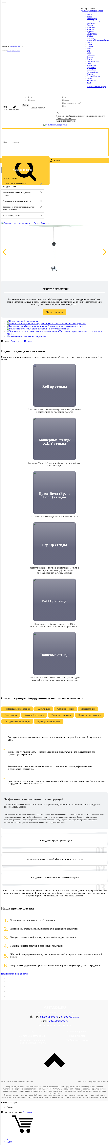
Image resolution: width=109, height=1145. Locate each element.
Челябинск (91, 23)
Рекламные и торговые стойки (54, 328)
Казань (89, 42)
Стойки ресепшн (65, 709)
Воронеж (90, 46)
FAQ (32, 1031)
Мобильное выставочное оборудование (67, 323)
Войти (25, 105)
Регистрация (14, 109)
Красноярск (91, 27)
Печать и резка (31, 321)
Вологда (90, 74)
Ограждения (11, 715)
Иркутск (90, 36)
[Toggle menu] (4, 4)
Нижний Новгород (93, 21)
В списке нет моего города (96, 87)
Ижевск (89, 17)
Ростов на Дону (92, 72)
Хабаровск (91, 55)
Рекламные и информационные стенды (67, 326)
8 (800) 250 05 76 (49, 1017)
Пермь (89, 44)
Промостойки (88, 709)
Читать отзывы (54, 312)
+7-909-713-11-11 (70, 1017)
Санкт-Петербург (93, 61)
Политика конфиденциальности (93, 1081)
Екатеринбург (92, 19)
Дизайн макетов (77, 1036)
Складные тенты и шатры (17, 721)
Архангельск (91, 68)
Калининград (91, 80)
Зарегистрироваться (66, 121)
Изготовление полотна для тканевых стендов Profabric (31, 1041)
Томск (89, 49)
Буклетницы (44, 709)
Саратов (90, 25)
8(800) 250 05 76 (15, 46)
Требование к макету (77, 1040)
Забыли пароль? (38, 108)
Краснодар (90, 29)
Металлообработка (37, 336)
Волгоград (90, 38)
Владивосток (91, 66)
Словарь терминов (77, 1031)
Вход (5, 109)
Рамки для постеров (61, 715)
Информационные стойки (17, 709)
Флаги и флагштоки (34, 715)
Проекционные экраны (48, 721)
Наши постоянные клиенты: (15, 974)
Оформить (28, 1112)
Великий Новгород (93, 76)
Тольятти (90, 57)
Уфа (88, 51)
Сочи (89, 53)
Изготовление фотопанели (32, 1036)
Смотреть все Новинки (22, 341)
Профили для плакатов (89, 715)
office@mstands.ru (13, 51)
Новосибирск (91, 70)
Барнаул (89, 78)
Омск (89, 63)
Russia (89, 83)
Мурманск (90, 32)
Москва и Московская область (98, 40)
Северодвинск (92, 34)
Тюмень (89, 59)
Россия (89, 14)
